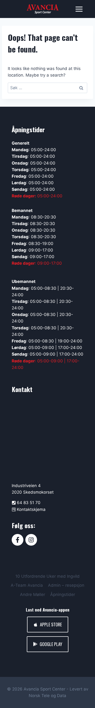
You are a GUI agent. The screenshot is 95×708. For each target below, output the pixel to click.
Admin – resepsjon (66, 585)
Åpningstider (62, 594)
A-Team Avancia (27, 585)
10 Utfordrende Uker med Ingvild (47, 576)
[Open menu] (79, 9)
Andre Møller (32, 594)
